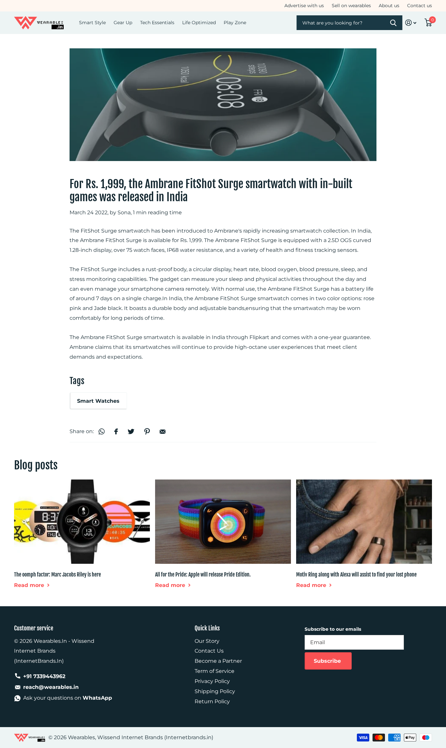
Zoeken (394, 22)
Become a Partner (218, 661)
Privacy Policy (212, 681)
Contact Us (209, 651)
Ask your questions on (67, 698)
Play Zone (235, 22)
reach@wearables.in (51, 687)
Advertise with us (304, 5)
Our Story (207, 641)
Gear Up (123, 22)
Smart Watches (98, 401)
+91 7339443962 (44, 676)
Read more (30, 585)
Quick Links (207, 628)
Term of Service (214, 671)
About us (389, 5)
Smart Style (92, 22)
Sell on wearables (351, 5)
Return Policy (212, 701)
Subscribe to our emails (333, 629)
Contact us (419, 5)
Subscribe (328, 661)
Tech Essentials (157, 22)
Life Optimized (199, 22)
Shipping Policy (215, 691)
